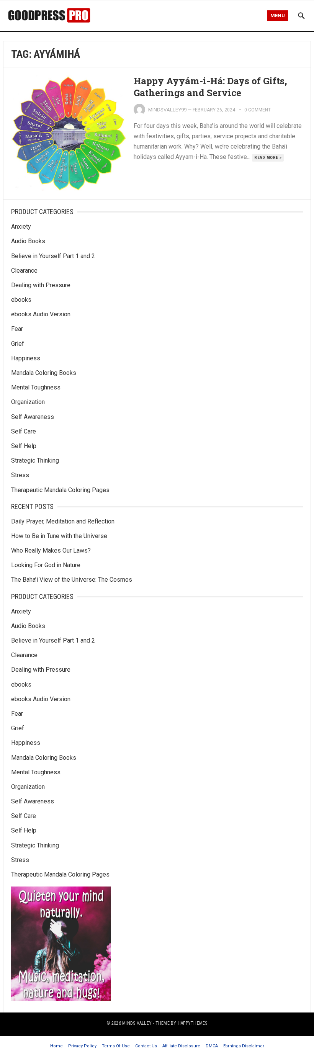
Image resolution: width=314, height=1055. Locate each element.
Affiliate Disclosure (181, 1046)
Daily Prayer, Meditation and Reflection (62, 521)
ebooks (21, 299)
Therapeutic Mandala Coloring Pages (60, 490)
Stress (20, 475)
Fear (17, 328)
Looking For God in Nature (45, 565)
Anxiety (21, 226)
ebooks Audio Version (40, 314)
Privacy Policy (82, 1046)
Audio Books (28, 241)
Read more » (267, 157)
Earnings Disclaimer (243, 1046)
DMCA (212, 1046)
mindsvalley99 (167, 110)
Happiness (25, 358)
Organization (28, 402)
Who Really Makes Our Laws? (51, 550)
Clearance (24, 270)
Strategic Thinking (35, 460)
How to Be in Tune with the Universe (59, 536)
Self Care (23, 431)
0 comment (257, 110)
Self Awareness (32, 416)
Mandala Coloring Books (43, 372)
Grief (17, 343)
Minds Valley (137, 1023)
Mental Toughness (36, 387)
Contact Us (146, 1046)
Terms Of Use (116, 1046)
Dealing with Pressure (40, 285)
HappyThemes (193, 1023)
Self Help (23, 446)
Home (56, 1046)
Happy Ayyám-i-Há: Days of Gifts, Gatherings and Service (210, 87)
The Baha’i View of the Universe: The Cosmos (71, 579)
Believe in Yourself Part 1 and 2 (53, 256)
